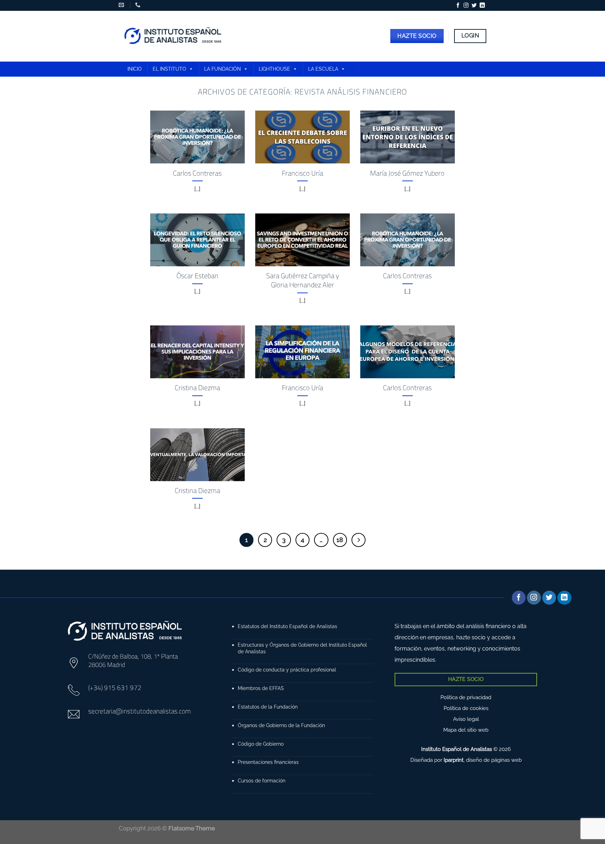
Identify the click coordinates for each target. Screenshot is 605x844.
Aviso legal (466, 719)
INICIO (134, 69)
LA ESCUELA (323, 69)
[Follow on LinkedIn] (482, 5)
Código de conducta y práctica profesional (287, 670)
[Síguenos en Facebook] (458, 5)
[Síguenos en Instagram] (466, 5)
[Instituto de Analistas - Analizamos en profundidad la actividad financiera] (174, 36)
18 (339, 539)
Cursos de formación (261, 780)
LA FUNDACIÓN (222, 69)
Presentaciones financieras (268, 762)
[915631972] (138, 5)
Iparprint (454, 760)
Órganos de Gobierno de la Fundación (281, 725)
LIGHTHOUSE (274, 69)
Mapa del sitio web (465, 730)
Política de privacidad (465, 697)
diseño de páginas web (494, 760)
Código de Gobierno (261, 744)
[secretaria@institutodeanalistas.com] (122, 5)
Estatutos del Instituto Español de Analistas (287, 626)
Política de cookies (466, 708)
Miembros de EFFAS (261, 688)
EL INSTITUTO (169, 69)
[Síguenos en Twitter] (474, 5)
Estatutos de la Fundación (268, 707)
